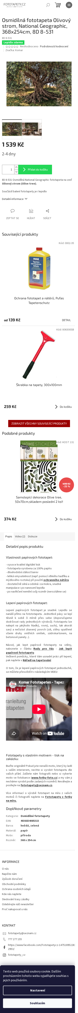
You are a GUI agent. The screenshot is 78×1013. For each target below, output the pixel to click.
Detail (66, 320)
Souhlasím (37, 1003)
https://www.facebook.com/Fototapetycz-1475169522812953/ (42, 947)
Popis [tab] (8, 537)
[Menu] (69, 5)
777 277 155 (15, 939)
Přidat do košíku (38, 169)
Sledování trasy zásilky (15, 899)
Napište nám (9, 874)
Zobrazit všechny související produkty (39, 423)
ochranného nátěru (56, 580)
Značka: (14, 50)
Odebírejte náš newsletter (18, 904)
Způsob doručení (12, 879)
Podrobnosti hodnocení (54, 47)
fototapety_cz (16, 955)
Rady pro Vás (43, 649)
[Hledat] (48, 5)
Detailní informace (13, 199)
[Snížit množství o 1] (16, 172)
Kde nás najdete (11, 894)
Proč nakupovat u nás (15, 909)
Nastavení (37, 990)
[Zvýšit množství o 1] (16, 167)
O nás (5, 869)
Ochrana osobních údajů (16, 889)
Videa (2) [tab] (20, 537)
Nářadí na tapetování (37, 660)
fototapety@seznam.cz (36, 785)
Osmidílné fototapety (35, 816)
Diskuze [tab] (32, 537)
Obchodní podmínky (14, 884)
